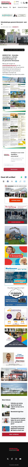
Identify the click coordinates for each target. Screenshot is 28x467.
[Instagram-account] (16, 459)
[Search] (21, 3)
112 (10, 7)
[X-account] (8, 459)
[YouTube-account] (20, 459)
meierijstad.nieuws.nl (9, 65)
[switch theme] (24, 3)
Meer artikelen (14, 434)
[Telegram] (16, 181)
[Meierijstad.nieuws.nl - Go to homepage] (14, 449)
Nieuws (5, 7)
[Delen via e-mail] (24, 181)
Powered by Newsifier (14, 464)
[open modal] (26, 3)
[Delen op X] (11, 181)
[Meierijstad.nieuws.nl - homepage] (6, 3)
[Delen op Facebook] (7, 181)
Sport (14, 7)
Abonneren (14, 169)
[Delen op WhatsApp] (21, 177)
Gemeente (15, 27)
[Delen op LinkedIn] (25, 177)
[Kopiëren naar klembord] (20, 181)
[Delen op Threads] (3, 181)
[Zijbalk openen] (1, 7)
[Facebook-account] (12, 459)
